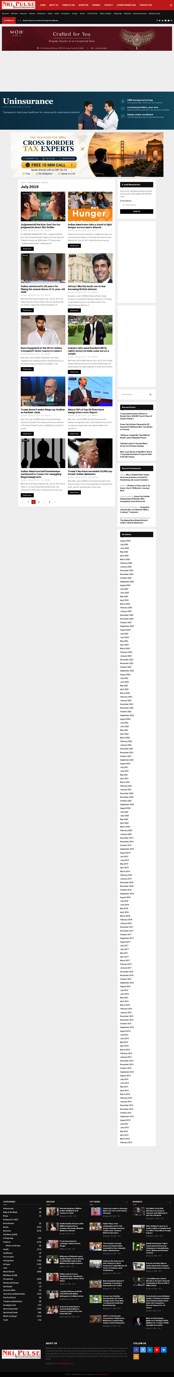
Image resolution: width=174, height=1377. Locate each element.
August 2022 (125, 719)
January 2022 (125, 745)
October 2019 (125, 845)
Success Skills (9, 1290)
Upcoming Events (10, 1309)
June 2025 (124, 593)
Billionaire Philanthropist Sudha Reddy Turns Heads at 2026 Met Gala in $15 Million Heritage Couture (72, 1260)
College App (117, 14)
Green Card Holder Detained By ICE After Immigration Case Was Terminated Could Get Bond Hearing (113, 1301)
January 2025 (125, 611)
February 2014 (126, 1098)
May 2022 (124, 730)
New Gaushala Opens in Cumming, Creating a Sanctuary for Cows (113, 1283)
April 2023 (124, 689)
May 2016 (124, 998)
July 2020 (124, 812)
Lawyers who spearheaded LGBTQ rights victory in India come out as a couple (88, 351)
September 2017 (127, 938)
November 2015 (126, 1020)
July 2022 (124, 723)
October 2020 (125, 801)
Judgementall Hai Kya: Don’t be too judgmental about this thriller (40, 226)
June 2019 (124, 860)
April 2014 (124, 1091)
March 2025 (125, 604)
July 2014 (124, 1079)
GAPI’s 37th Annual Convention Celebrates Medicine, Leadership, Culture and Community (113, 1319)
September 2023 (127, 671)
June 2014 (124, 1083)
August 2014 (125, 1076)
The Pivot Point (92, 14)
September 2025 (127, 582)
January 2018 (125, 923)
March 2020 (125, 827)
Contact (108, 5)
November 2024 (126, 619)
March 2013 (125, 1139)
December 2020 (126, 793)
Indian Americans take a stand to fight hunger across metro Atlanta (90, 226)
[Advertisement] (87, 71)
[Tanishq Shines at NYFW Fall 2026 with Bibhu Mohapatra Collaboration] (52, 1294)
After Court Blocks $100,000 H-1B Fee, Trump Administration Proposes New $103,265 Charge (136, 454)
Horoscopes (8, 1257)
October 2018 (125, 890)
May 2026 (124, 552)
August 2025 (125, 585)
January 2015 (125, 1057)
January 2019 (125, 879)
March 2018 (125, 916)
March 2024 (125, 648)
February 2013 (126, 1142)
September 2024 (127, 626)
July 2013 (124, 1124)
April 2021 (124, 779)
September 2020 (127, 804)
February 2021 (126, 786)
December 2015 (126, 1016)
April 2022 (124, 734)
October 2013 (125, 1113)
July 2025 (124, 589)
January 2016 (125, 1013)
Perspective (146, 5)
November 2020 (126, 797)
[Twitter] (159, 20)
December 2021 (126, 749)
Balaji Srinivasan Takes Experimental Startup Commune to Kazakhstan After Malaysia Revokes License (157, 1248)
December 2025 (126, 570)
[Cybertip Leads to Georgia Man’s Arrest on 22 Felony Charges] (96, 1211)
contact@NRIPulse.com (64, 1363)
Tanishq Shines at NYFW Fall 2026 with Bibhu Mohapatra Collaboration (71, 1293)
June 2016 (124, 994)
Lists (5, 1268)
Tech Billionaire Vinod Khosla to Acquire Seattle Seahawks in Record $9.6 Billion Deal (158, 1282)
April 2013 (124, 1135)
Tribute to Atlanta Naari (12, 1301)
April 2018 (124, 912)
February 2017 (126, 964)
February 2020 (126, 830)
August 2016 (125, 986)
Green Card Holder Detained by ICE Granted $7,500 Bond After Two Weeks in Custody (136, 426)
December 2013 (126, 1105)
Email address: (126, 201)
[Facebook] (157, 20)
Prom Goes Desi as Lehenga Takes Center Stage (70, 1243)
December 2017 (126, 927)
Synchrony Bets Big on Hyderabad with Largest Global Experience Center (158, 1265)
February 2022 (126, 741)
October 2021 (125, 756)
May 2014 (124, 1087)
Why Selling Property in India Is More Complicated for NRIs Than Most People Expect (158, 1229)
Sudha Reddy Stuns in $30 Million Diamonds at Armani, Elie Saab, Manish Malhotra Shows (71, 1227)
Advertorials (8, 1208)
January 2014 (125, 1102)
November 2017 (126, 931)
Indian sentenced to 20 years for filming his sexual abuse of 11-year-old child (43, 289)
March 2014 (125, 1094)
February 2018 (126, 920)
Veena (25, 230)
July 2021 (124, 767)
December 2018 (126, 882)
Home (42, 5)
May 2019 (124, 864)
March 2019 (125, 871)
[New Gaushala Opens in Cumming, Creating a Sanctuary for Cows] (96, 1284)
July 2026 (124, 544)
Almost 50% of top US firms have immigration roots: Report (86, 411)
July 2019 (124, 857)
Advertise (83, 5)
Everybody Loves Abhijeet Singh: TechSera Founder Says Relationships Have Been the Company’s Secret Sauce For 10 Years (158, 1302)
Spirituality (7, 1287)
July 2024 (124, 634)
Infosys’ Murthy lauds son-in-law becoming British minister (87, 288)
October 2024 (125, 623)
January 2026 (125, 567)
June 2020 (124, 816)
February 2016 (126, 1009)
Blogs (5, 1216)
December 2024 (126, 615)
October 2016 (125, 979)
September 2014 (127, 1072)
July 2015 (124, 1035)
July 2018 (124, 901)
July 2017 (124, 946)
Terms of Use (68, 5)
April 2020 (124, 823)
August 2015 (125, 1031)
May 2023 (124, 686)
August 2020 (125, 808)
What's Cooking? (10, 1316)
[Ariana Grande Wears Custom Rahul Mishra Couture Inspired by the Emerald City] (52, 1310)
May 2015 (124, 1042)
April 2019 (124, 868)
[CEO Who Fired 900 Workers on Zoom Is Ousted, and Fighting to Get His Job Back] (139, 1211)
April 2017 (124, 957)
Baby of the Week (10, 1212)
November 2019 (126, 842)
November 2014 (126, 1064)
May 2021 (124, 775)
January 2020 (125, 834)
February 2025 (126, 608)
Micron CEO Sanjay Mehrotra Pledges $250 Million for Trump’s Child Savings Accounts (157, 1321)
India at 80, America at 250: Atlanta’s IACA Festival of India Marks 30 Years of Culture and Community (115, 1265)
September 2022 (127, 715)
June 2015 (124, 1038)
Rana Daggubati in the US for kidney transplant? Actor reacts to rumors (41, 349)
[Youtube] (165, 20)
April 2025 (124, 600)
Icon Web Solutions (101, 1374)
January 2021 (125, 790)
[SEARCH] (150, 394)
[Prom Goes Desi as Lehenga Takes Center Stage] (52, 1244)
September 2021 (127, 760)
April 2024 (124, 645)
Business (23, 14)
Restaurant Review (140, 14)
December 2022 (126, 704)
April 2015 (124, 1046)
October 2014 (125, 1068)
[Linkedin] (162, 20)
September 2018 (127, 894)
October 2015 (125, 1024)
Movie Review (27, 194)
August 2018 (125, 897)
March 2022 (125, 738)
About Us (53, 5)
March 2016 (125, 1005)
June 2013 (124, 1128)
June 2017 (124, 949)
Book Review (8, 1223)
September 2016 (127, 983)
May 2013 (124, 1131)
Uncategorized (9, 1305)
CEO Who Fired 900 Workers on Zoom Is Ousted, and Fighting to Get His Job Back (156, 1212)
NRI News (14, 14)
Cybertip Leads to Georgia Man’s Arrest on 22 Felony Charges (115, 1210)
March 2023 (125, 693)
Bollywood (127, 14)
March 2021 (125, 782)
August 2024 (125, 630)
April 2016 (124, 1001)
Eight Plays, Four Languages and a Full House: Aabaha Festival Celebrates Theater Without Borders (113, 1228)
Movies (82, 14)
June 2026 (124, 548)
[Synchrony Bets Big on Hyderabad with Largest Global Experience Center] (139, 1266)
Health (56, 14)
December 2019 (126, 838)
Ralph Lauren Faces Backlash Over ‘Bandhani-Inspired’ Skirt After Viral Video (72, 1277)
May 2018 (124, 908)
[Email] (168, 20)
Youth (5, 1320)
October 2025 (125, 578)
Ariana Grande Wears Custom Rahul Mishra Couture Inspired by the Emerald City (71, 1310)
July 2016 (124, 990)
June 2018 (124, 905)
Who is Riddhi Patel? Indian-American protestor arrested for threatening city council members (135, 477)
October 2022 (125, 712)
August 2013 (125, 1120)
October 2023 (125, 667)
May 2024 (124, 641)
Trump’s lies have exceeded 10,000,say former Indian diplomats (90, 473)
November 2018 (126, 886)
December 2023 (126, 660)
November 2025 (126, 574)
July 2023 (124, 678)
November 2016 (126, 975)
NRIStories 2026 (154, 14)
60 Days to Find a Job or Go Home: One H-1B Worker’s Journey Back (135, 488)
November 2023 (126, 663)
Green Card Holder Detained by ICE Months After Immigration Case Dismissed (135, 498)
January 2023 (125, 701)
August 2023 (125, 675)
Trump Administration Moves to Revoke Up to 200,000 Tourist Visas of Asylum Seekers (136, 416)
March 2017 (125, 960)
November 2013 (126, 1109)
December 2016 (126, 972)
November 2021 (126, 753)
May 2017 (124, 953)
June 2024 (124, 637)
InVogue (75, 14)
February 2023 (126, 697)
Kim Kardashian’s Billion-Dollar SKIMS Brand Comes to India (71, 1210)
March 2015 (125, 1050)
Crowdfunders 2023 (126, 5)
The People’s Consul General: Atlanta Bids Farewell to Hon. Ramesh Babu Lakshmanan (114, 1247)
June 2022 (124, 726)
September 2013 (127, 1116)
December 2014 (126, 1061)
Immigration (65, 14)
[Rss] (171, 20)
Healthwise (7, 1253)
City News (5, 14)
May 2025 (124, 597)
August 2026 (125, 541)
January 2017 (125, 968)
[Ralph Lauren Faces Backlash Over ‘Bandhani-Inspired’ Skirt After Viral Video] (52, 1277)
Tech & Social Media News (14, 1294)
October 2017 (125, 935)
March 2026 (125, 559)
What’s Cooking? (105, 14)
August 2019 (125, 853)
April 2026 (124, 556)
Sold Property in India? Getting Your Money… (41, 20)
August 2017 (125, 942)
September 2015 (127, 1027)
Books (50, 14)
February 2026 (126, 563)
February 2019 (126, 875)
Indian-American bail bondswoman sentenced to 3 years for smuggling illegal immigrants (41, 474)
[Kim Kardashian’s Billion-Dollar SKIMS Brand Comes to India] (52, 1211)
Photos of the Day (13, 1246)
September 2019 (127, 849)
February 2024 (126, 652)
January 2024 (125, 656)
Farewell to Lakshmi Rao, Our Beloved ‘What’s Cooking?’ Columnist (135, 509)
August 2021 (125, 764)
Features (32, 14)
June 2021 (124, 771)
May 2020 (124, 819)
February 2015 (126, 1053)
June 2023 (124, 682)
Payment (96, 5)
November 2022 (126, 708)
